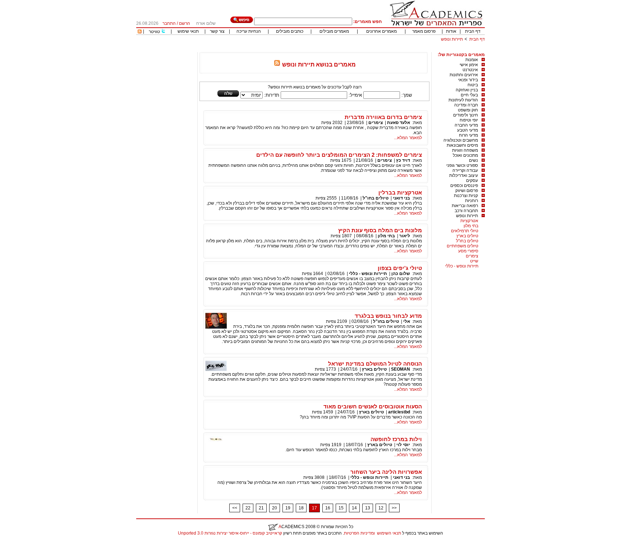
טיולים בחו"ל (467, 240)
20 (274, 507)
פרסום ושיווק (466, 190)
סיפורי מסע (468, 250)
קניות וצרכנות (466, 195)
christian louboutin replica (28, 542)
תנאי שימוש (188, 31)
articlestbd (399, 412)
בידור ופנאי (468, 79)
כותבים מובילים (289, 31)
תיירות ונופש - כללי (461, 266)
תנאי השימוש (389, 533)
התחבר (169, 23)
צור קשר (217, 31)
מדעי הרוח (468, 135)
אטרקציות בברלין (400, 192)
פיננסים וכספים (464, 185)
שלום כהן (400, 273)
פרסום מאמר (424, 31)
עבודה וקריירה (465, 170)
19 (287, 507)
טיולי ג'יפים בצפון (400, 268)
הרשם (184, 23)
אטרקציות (469, 220)
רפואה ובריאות (465, 205)
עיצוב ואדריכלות (463, 175)
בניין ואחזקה (467, 89)
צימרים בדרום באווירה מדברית (383, 117)
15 (341, 507)
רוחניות (471, 200)
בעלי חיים (469, 94)
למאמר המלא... (408, 137)
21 (261, 507)
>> (394, 507)
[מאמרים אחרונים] (140, 32)
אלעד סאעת (398, 122)
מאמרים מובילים (334, 31)
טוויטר (154, 31)
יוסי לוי (403, 444)
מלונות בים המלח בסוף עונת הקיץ (380, 230)
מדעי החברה (466, 125)
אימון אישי (469, 64)
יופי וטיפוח (469, 120)
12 (380, 507)
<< (234, 507)
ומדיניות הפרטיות (359, 533)
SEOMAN (400, 369)
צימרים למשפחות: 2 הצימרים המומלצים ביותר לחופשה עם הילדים (339, 155)
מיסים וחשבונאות (462, 145)
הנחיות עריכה (248, 31)
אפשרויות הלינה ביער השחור (386, 472)
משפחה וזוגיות (465, 150)
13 (367, 507)
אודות (451, 31)
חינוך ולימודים (465, 115)
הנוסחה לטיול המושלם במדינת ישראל (375, 364)
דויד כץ (403, 160)
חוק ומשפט (468, 110)
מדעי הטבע (467, 130)
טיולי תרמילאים (464, 230)
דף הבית (472, 31)
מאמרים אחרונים (381, 31)
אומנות (471, 59)
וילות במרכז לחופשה (396, 439)
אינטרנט (470, 69)
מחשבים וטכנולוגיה (460, 140)
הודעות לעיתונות (463, 99)
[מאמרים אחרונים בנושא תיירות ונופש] (277, 64)
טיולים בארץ (467, 235)
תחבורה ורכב (466, 210)
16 (327, 507)
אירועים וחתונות (464, 74)
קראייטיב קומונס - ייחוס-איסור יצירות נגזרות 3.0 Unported (230, 533)
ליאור (404, 235)
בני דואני (401, 198)
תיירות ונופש (452, 39)
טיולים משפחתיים (462, 245)
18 (301, 507)
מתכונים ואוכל (465, 155)
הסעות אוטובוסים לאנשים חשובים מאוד (372, 406)
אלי (406, 321)
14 (354, 507)
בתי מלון (471, 225)
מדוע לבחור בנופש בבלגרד (388, 316)
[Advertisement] (354, 49)
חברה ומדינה (466, 104)
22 (247, 507)
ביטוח (473, 84)
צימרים (472, 255)
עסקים (472, 180)
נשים (473, 160)
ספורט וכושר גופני (462, 165)
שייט (474, 261)
